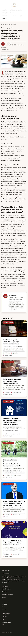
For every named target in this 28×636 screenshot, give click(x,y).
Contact (4, 619)
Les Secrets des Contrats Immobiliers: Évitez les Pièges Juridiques (12, 381)
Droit (12, 12)
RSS (3, 625)
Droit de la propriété (8, 15)
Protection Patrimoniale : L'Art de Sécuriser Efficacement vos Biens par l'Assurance (14, 503)
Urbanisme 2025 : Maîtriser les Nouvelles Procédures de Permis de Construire (13, 543)
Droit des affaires (15, 10)
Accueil (3, 24)
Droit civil (5, 12)
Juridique (5, 10)
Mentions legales (6, 622)
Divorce (19, 15)
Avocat (4, 18)
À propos (16, 309)
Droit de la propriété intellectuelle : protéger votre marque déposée (11, 341)
